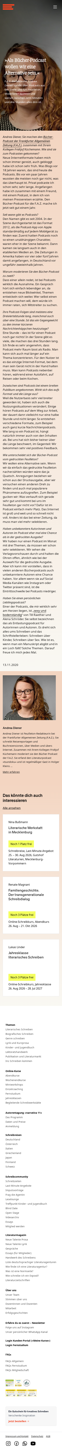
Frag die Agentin (15, 1194)
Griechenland (13, 1153)
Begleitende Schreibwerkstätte (23, 1102)
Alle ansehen (12, 808)
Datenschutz (37, 1436)
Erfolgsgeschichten (17, 1312)
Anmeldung (12, 1126)
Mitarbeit (11, 1308)
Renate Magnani (19, 884)
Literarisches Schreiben (19, 1029)
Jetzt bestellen (17, 1421)
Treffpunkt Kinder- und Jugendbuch (26, 1203)
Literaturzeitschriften (18, 1280)
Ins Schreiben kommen (19, 1061)
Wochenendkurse (16, 1080)
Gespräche (12, 1248)
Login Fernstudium (17, 1345)
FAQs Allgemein (15, 1361)
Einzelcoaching (14, 1089)
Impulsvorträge (14, 1190)
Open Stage (12, 1212)
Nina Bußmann (18, 822)
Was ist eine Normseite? (19, 1271)
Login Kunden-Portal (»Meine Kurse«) (28, 1340)
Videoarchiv (12, 1217)
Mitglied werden (15, 1226)
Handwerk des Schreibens (21, 1257)
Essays (9, 1221)
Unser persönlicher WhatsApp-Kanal (27, 1332)
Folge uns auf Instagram (20, 1327)
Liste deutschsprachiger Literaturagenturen (31, 1262)
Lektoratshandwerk (17, 1052)
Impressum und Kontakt (17, 1436)
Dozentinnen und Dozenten (21, 1303)
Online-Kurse (13, 1071)
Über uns (11, 1290)
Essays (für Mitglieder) (18, 1253)
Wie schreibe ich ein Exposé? (22, 1275)
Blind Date (12, 1208)
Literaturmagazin (16, 1235)
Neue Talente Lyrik (16, 1244)
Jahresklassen (13, 1098)
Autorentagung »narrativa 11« (24, 1112)
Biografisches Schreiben (19, 1034)
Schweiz (10, 1166)
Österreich (12, 1144)
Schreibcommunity (17, 1176)
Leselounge (12, 1199)
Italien (9, 1148)
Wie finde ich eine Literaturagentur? (26, 1266)
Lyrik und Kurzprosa (17, 1043)
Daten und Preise (15, 1121)
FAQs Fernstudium (16, 1365)
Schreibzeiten (13, 1181)
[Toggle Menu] (55, 7)
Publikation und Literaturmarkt (23, 1056)
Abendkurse (12, 1075)
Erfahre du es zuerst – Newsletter (25, 1323)
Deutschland (13, 1139)
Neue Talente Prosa (17, 1239)
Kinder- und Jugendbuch (20, 1047)
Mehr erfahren (11, 772)
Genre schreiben (15, 1038)
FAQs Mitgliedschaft (17, 1370)
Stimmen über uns (16, 1299)
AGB (48, 1436)
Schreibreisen (14, 1135)
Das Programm (14, 1117)
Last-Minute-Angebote (18, 1185)
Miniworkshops (14, 1084)
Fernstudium (13, 1093)
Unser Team (12, 1294)
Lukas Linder (16, 947)
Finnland (11, 1162)
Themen (10, 1024)
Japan (9, 1157)
